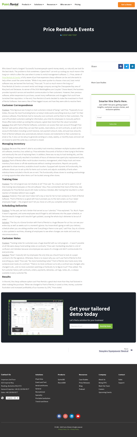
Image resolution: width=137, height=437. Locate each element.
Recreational (40, 392)
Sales (120, 379)
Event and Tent (69, 35)
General (38, 389)
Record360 (62, 383)
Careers (101, 389)
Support (121, 383)
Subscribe (113, 124)
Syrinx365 (61, 379)
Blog (81, 386)
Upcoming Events (105, 392)
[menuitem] (26, 4)
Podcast (82, 389)
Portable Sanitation (42, 398)
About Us (102, 379)
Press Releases (84, 383)
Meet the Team (104, 386)
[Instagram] (65, 416)
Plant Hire (39, 379)
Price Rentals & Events (11, 77)
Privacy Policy (62, 429)
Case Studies (83, 379)
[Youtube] (78, 416)
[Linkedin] (71, 416)
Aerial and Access (41, 385)
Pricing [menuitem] (77, 4)
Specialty (38, 395)
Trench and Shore (41, 401)
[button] (120, 66)
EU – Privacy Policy (73, 429)
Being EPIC (103, 383)
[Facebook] (59, 416)
